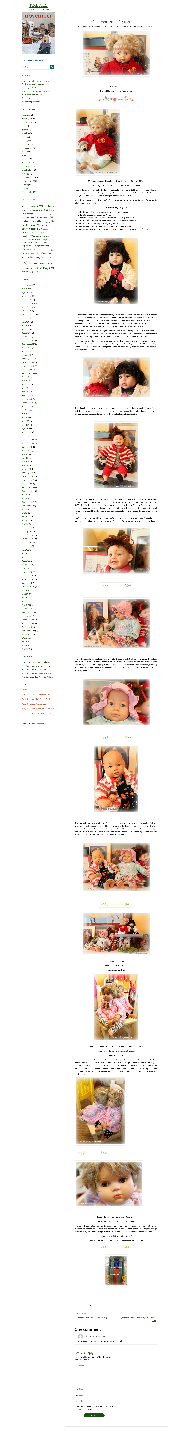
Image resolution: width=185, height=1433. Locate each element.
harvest (47, 233)
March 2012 (26, 565)
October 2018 (27, 370)
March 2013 (26, 528)
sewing (25, 174)
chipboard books (37, 210)
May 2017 (25, 425)
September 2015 (28, 487)
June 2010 (25, 642)
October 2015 (27, 484)
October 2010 (27, 627)
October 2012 (27, 543)
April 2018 (26, 392)
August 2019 (27, 348)
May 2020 (26, 329)
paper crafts (30, 246)
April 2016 (26, 465)
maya (46, 240)
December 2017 (28, 403)
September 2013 (28, 506)
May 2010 (25, 646)
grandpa (25, 133)
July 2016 (25, 454)
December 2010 (28, 620)
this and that (27, 181)
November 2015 (28, 480)
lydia (38, 240)
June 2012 (25, 554)
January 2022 (27, 285)
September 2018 (28, 373)
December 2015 (28, 476)
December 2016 (28, 440)
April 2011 (26, 605)
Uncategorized (28, 192)
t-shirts (43, 263)
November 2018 (28, 366)
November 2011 (28, 579)
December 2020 (28, 304)
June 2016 (25, 458)
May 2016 (25, 462)
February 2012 (27, 568)
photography (27, 166)
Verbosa (33, 724)
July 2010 (25, 638)
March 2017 (26, 432)
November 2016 (28, 443)
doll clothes (97, 1306)
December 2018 (28, 362)
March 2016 (26, 469)
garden (25, 130)
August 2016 (26, 451)
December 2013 (28, 502)
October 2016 (27, 447)
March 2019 (26, 355)
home (24, 141)
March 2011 (26, 609)
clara (30, 214)
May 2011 (25, 601)
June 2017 (25, 421)
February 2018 (27, 395)
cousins (47, 214)
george (44, 225)
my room (25, 159)
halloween (39, 233)
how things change (41, 236)
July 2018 (25, 381)
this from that (31, 268)
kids (23, 152)
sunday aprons (34, 263)
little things (26, 155)
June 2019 (25, 351)
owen (46, 243)
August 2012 (27, 546)
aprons (27, 210)
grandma (46, 229)
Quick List (26, 98)
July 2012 (25, 550)
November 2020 (28, 307)
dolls (107, 1306)
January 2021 (27, 300)
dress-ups (30, 217)
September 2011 (28, 587)
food (23, 126)
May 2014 (25, 498)
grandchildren (32, 228)
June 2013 (25, 517)
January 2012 (27, 572)
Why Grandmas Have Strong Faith (36, 666)
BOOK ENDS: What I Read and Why (36, 662)
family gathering (39, 221)
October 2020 (27, 311)
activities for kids (29, 206)
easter (40, 217)
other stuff (26, 163)
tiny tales (25, 188)
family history (27, 122)
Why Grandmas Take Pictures (34, 670)
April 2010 (26, 649)
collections (39, 214)
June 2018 (25, 384)
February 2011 (27, 612)
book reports (27, 119)
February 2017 (27, 436)
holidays (25, 137)
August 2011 (26, 590)
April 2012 (26, 561)
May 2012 (25, 557)
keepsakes (28, 240)
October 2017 (27, 410)
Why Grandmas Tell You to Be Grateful (37, 677)
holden (28, 236)
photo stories (47, 250)
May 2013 (25, 521)
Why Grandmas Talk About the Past (36, 673)
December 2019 (28, 340)
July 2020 (25, 322)
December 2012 (28, 535)
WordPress (42, 724)
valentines (37, 272)
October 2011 (27, 583)
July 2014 (25, 495)
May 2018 (25, 388)
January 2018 (27, 399)
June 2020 (26, 326)
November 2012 (28, 539)
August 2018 (27, 377)
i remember (26, 148)
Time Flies (38, 5)
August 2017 (26, 414)
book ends (26, 115)
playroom (26, 253)
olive (27, 243)
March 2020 (27, 337)
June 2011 (25, 598)
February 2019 (27, 359)
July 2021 (25, 289)
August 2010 (27, 634)
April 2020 (26, 333)
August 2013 (26, 509)
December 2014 (28, 491)
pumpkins (35, 253)
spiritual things (28, 177)
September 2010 (28, 631)
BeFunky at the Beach (31, 88)
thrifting (25, 185)
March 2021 (26, 296)
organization (37, 243)
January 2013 (27, 531)
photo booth (44, 246)
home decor (26, 144)
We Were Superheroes (31, 102)
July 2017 (25, 418)
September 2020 (28, 315)
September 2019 (28, 344)
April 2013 (26, 524)
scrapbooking (27, 170)
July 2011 (25, 594)
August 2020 (27, 318)
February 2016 (27, 473)
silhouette (46, 253)
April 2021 (26, 293)
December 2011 (28, 576)
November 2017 (28, 406)
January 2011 (27, 616)
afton (43, 205)
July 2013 (25, 513)
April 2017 (26, 429)
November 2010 (28, 623)
